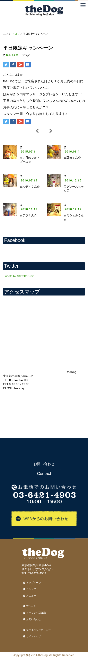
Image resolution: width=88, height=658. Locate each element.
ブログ (16, 33)
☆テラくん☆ (28, 215)
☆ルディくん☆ (30, 186)
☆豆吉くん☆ (72, 157)
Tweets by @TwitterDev (18, 276)
